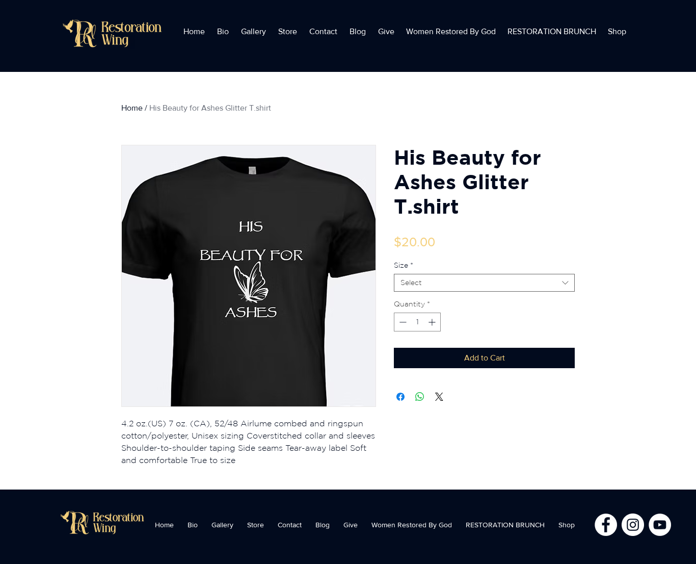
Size (403, 265)
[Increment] (432, 322)
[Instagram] (633, 525)
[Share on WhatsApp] (420, 397)
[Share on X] (439, 397)
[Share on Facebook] (400, 397)
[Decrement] (401, 322)
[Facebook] (606, 525)
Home (132, 108)
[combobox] (484, 283)
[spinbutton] (417, 322)
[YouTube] (660, 525)
